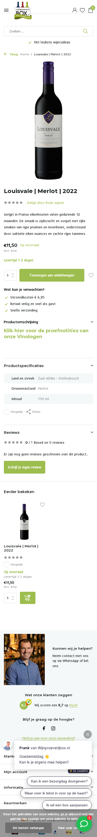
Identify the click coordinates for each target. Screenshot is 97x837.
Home (24, 54)
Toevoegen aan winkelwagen (51, 275)
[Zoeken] (86, 31)
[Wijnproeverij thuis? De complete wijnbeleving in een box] (27, 10)
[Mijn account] (74, 10)
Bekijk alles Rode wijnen (45, 203)
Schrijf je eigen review (24, 467)
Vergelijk (17, 412)
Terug (13, 54)
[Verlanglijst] (82, 10)
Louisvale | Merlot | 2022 (21, 548)
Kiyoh (73, 705)
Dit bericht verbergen (28, 828)
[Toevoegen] (27, 598)
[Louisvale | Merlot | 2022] (24, 521)
